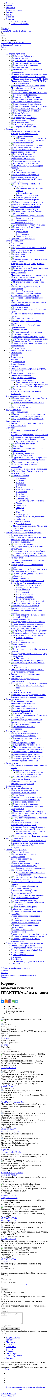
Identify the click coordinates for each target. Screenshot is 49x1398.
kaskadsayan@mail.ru (9, 1220)
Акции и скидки (13, 1337)
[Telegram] (16, 1001)
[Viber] (9, 1001)
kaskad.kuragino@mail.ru (11, 1131)
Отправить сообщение (10, 1328)
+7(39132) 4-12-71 (8, 1150)
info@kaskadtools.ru (9, 1198)
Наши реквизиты (18, 21)
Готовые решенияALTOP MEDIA (8, 1394)
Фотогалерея (11, 1353)
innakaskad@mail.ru (9, 1175)
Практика (5, 1038)
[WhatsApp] (13, 1001)
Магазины (10, 8)
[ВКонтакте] (2, 1001)
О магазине (11, 19)
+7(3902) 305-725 (8, 1195)
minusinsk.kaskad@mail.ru (11, 1152)
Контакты (10, 12)
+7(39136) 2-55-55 (8, 1129)
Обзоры (9, 1351)
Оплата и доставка (14, 10)
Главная (9, 3)
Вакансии (10, 17)
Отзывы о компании (20, 24)
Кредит (9, 14)
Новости (9, 1349)
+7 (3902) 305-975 (8, 1239)
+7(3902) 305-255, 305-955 (12, 1172)
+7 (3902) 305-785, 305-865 (12, 1102)
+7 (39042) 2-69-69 (9, 1218)
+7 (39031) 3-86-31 (9, 1259)
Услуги (9, 1344)
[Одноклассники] (6, 1001)
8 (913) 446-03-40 (8, 1068)
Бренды (9, 5)
